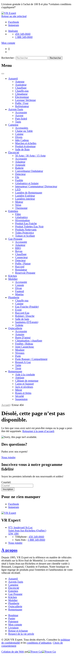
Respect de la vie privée (21, 633)
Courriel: (6, 482)
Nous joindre (8, 457)
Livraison (13, 627)
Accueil (5, 405)
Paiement (13, 621)
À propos (9, 550)
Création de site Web (12, 651)
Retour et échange (18, 630)
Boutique (13, 615)
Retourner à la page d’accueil (38, 431)
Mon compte (15, 624)
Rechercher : (8, 57)
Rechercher (55, 58)
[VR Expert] (8, 13)
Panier (11, 618)
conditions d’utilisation (39, 642)
